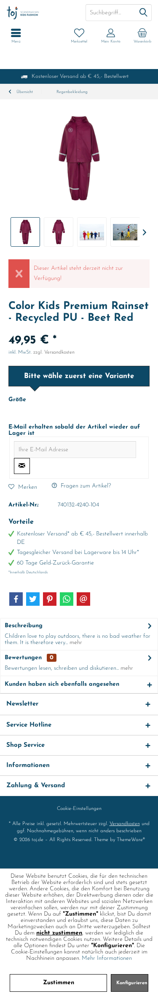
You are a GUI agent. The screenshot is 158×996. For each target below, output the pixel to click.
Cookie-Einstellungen (79, 808)
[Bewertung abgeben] (79, 329)
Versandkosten (125, 823)
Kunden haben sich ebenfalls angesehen (62, 684)
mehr (75, 642)
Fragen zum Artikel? (85, 486)
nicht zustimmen (59, 933)
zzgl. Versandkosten (54, 352)
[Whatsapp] (66, 599)
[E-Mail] (83, 599)
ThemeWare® (131, 839)
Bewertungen (23, 658)
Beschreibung (24, 626)
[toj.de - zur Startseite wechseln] (39, 12)
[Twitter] (33, 599)
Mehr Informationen (107, 958)
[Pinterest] (49, 599)
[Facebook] (16, 599)
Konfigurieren (131, 983)
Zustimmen (58, 983)
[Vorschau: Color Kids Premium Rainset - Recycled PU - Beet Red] (25, 232)
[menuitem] (142, 36)
